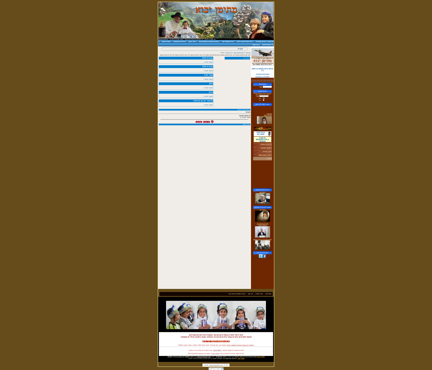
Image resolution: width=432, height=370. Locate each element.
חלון (211, 84)
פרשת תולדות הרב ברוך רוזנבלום (262, 239)
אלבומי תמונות (266, 148)
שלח (257, 96)
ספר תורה (208, 75)
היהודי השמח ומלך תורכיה (264, 156)
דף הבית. (270, 42)
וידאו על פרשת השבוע (262, 190)
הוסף (260, 98)
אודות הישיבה (213, 42)
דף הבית (248, 52)
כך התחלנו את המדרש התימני (203, 39)
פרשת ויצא (262, 210)
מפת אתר (268, 294)
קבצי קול (246, 58)
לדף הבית (229, 52)
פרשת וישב (262, 192)
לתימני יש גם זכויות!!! (203, 101)
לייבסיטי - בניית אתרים (215, 368)
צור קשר (255, 45)
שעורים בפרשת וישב (262, 224)
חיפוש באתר (262, 84)
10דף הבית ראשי (239, 52)
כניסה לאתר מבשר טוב (260, 133)
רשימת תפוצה (262, 91)
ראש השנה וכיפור (158, 39)
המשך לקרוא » (208, 62)
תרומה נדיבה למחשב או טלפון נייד (262, 69)
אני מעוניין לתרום (220, 39)
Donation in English (262, 76)
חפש (261, 87)
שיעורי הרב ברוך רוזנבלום (262, 207)
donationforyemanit (171, 39)
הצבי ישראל (267, 151)
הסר (260, 100)
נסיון (211, 92)
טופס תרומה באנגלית (262, 74)
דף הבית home (266, 144)
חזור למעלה (259, 294)
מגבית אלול (207, 58)
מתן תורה (269, 110)
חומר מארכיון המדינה (186, 39)
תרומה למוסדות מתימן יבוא (237, 294)
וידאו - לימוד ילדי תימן (262, 104)
